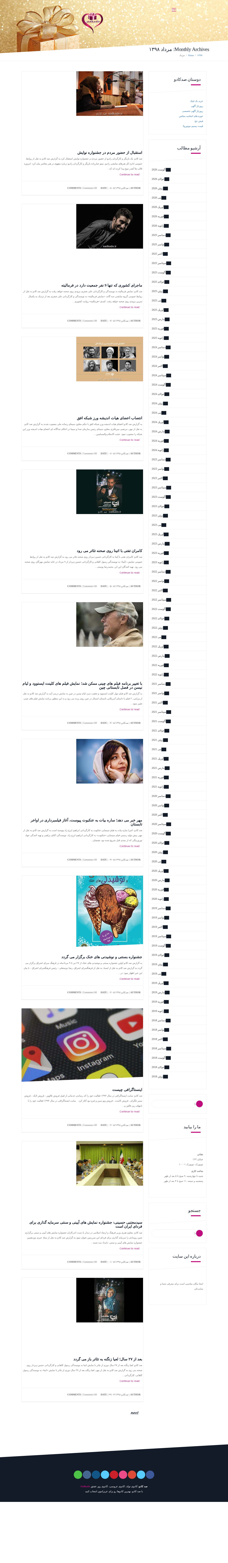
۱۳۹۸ (199, 55)
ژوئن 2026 (157, 188)
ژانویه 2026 (158, 225)
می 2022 (156, 637)
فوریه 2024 (158, 440)
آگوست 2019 (159, 945)
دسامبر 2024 (159, 347)
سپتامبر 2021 (159, 711)
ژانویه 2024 (158, 450)
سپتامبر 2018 (159, 1048)
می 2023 (156, 524)
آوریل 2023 (158, 534)
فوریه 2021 (158, 777)
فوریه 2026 (158, 216)
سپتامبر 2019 (159, 936)
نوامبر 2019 (158, 917)
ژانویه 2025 (158, 337)
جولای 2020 (158, 842)
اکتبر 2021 (157, 702)
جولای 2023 (158, 506)
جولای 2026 (158, 178)
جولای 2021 (158, 730)
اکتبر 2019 (157, 926)
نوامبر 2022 (158, 580)
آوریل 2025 (158, 309)
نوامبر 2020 (158, 805)
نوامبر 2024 (158, 356)
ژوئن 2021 (157, 739)
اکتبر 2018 (157, 1039)
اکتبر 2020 (157, 814)
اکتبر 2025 (157, 253)
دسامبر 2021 (159, 683)
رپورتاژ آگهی (197, 106)
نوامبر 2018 (158, 1029)
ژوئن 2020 (157, 852)
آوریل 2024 (158, 422)
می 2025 (156, 300)
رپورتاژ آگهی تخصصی (192, 111)
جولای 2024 (158, 394)
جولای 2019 (158, 954)
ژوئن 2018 (157, 1076)
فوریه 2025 (158, 328)
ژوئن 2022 (157, 627)
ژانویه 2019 (158, 1011)
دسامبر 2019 (159, 908)
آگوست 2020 (159, 833)
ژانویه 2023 (158, 562)
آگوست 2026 (159, 169)
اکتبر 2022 (157, 590)
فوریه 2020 (158, 889)
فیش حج (199, 121)
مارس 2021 (158, 767)
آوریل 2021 (158, 758)
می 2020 (156, 861)
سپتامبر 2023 (159, 487)
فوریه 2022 (158, 665)
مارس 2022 (158, 655)
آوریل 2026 (158, 207)
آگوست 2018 (159, 1057)
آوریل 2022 (158, 646)
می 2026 (156, 197)
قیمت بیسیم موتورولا (193, 126)
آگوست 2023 (159, 496)
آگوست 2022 (159, 609)
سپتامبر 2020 (159, 824)
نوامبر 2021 (158, 693)
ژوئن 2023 (157, 515)
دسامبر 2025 (159, 235)
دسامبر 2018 (159, 1020)
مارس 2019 (158, 992)
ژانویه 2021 (158, 786)
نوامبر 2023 (158, 468)
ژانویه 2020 (158, 898)
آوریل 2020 (158, 870)
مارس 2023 (158, 543)
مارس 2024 (158, 431)
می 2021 (156, 749)
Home (191, 55)
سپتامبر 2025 (159, 263)
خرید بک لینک (196, 101)
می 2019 (156, 973)
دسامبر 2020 (159, 796)
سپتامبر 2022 (159, 599)
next (135, 1412)
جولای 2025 (158, 281)
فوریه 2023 (158, 552)
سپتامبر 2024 (159, 375)
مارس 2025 (158, 319)
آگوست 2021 (159, 721)
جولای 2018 (158, 1067)
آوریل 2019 (158, 983)
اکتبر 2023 (157, 478)
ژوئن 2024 (157, 403)
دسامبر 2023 (159, 459)
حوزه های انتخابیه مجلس (191, 116)
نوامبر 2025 (158, 244)
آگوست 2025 (159, 272)
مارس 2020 (158, 880)
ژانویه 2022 (158, 674)
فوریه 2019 (158, 1001)
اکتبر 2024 (157, 365)
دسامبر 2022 (159, 571)
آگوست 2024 (159, 384)
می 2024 (156, 412)
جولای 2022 (158, 618)
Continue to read (130, 174)
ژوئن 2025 (157, 291)
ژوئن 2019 (157, 964)
